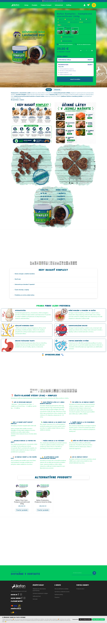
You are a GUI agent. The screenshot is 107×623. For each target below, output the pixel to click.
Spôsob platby (59, 594)
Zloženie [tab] (57, 90)
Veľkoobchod (37, 596)
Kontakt (35, 599)
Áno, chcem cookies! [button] (98, 619)
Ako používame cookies (61, 589)
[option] (53, 498)
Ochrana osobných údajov (40, 593)
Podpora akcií (80, 589)
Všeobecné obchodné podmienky (39, 589)
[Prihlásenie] (84, 5)
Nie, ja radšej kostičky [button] (85, 619)
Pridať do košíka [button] (75, 79)
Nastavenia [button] (75, 619)
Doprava (57, 597)
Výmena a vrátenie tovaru (62, 591)
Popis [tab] (49, 90)
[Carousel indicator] (31, 263)
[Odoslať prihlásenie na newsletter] (94, 573)
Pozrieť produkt (22, 510)
